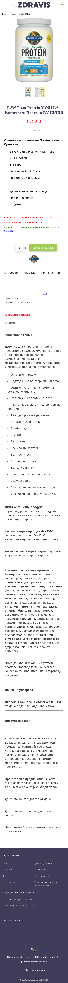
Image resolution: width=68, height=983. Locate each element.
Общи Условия (41, 876)
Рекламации (40, 870)
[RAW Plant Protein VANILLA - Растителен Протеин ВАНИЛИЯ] (34, 82)
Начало (4, 14)
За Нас (5, 863)
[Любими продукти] (54, 5)
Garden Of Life (24, 14)
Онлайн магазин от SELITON (34, 980)
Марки (13, 14)
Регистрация (8, 882)
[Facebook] (5, 911)
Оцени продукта (12, 298)
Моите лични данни (35, 970)
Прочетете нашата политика (34, 962)
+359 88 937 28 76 (25, 905)
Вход (4, 876)
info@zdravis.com (23, 899)
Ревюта (10, 322)
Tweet (44, 294)
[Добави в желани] (60, 216)
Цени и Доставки (43, 863)
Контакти (7, 870)
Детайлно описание (18, 314)
